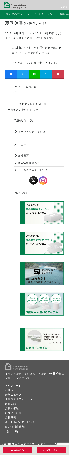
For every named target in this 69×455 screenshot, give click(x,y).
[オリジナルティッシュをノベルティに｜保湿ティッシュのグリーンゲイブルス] (15, 5)
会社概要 (23, 155)
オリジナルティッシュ (41, 14)
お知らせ (31, 87)
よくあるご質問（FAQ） (33, 170)
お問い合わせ (13, 412)
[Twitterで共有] (22, 74)
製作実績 (10, 403)
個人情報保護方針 (29, 162)
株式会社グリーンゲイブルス (36, 443)
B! (46, 74)
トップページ (13, 385)
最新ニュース (13, 394)
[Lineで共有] (34, 74)
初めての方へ (14, 14)
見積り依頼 (12, 408)
